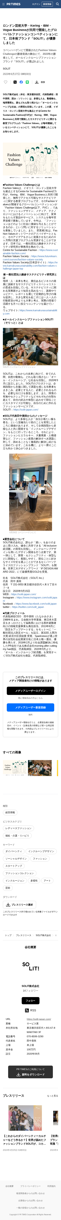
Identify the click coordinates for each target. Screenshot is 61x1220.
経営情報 (10, 812)
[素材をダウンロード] (36, 82)
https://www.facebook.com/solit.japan (36, 603)
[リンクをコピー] (43, 82)
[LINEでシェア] (27, 82)
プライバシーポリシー (30, 1186)
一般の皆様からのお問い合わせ (30, 1207)
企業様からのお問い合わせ (30, 1200)
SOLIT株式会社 (43, 935)
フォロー (30, 1000)
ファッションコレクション (19, 873)
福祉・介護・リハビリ (17, 835)
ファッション (40, 858)
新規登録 (47, 4)
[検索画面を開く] (58, 4)
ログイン (36, 4)
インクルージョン (14, 880)
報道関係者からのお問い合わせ (30, 1193)
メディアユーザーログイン (30, 690)
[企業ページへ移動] (30, 968)
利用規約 (51, 1186)
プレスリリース (23, 935)
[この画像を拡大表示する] (15, 768)
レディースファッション (18, 828)
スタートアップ (13, 865)
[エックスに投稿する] (15, 82)
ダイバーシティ (13, 851)
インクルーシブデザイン (41, 851)
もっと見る (52, 1095)
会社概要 (9, 1186)
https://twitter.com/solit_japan (28, 606)
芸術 (7, 887)
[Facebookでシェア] (21, 82)
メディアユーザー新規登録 (30, 707)
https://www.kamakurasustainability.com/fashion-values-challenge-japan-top (30, 265)
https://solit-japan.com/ (25, 409)
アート (47, 880)
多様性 (34, 880)
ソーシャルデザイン (16, 858)
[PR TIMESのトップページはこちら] (13, 4)
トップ (8, 935)
